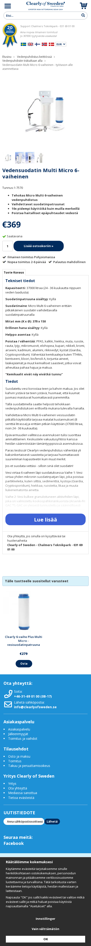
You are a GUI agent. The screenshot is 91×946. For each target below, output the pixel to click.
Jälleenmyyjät (18, 734)
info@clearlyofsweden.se (35, 707)
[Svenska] (23, 43)
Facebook (14, 843)
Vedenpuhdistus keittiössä (34, 57)
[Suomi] (37, 43)
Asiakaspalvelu (19, 729)
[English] (30, 43)
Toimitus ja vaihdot (22, 738)
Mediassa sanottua (22, 793)
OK (45, 939)
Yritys (12, 783)
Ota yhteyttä (17, 788)
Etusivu (6, 57)
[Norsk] (44, 43)
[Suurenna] (45, 111)
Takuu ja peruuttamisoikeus (29, 765)
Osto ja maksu (19, 756)
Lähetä (52, 821)
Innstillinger (45, 919)
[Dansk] (51, 43)
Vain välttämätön (45, 929)
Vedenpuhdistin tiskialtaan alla (22, 61)
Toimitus (14, 761)
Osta (24, 664)
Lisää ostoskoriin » (38, 246)
